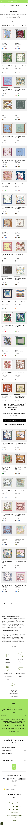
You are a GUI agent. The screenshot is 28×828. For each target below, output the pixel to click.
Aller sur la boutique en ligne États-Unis (14, 420)
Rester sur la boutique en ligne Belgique (14, 424)
